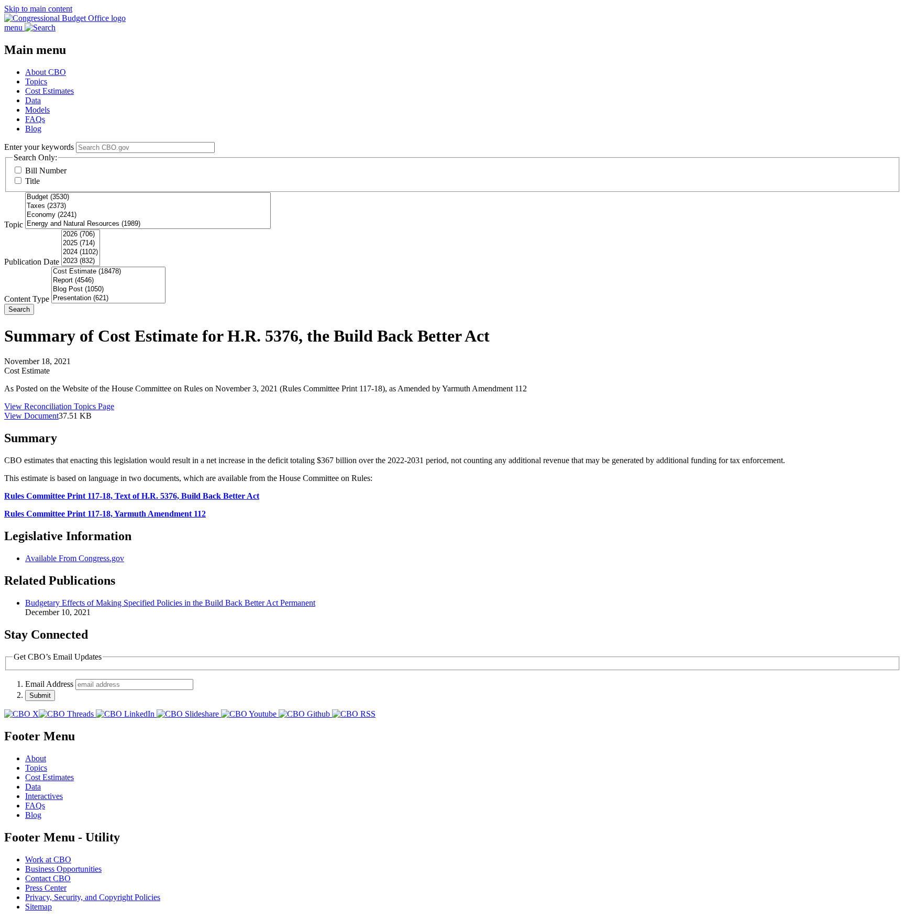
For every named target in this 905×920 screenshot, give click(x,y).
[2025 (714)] (81, 243)
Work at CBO (48, 859)
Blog (33, 128)
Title (32, 181)
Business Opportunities (63, 868)
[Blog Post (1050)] (108, 289)
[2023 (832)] (81, 261)
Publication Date (31, 261)
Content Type (26, 298)
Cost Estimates (49, 90)
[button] (452, 438)
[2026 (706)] (81, 234)
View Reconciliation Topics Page (59, 406)
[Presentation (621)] (108, 298)
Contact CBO (48, 878)
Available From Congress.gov (74, 558)
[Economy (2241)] (148, 215)
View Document (31, 415)
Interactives (44, 796)
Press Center (46, 887)
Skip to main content (38, 8)
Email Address (49, 684)
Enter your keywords (39, 147)
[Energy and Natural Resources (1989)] (148, 224)
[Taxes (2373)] (148, 206)
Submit (40, 695)
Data (33, 100)
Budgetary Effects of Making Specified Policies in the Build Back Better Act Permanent (170, 602)
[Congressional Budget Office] (65, 18)
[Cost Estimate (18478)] (108, 271)
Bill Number (46, 170)
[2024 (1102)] (81, 252)
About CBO (45, 72)
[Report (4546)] (108, 280)
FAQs (35, 119)
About (35, 758)
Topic (13, 224)
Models (37, 109)
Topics (36, 81)
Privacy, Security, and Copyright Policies (92, 897)
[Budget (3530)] (148, 197)
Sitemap (38, 906)
